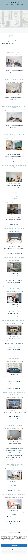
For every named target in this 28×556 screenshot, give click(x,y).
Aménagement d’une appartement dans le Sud (14, 393)
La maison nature (14, 358)
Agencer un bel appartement (14, 79)
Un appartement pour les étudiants (14, 228)
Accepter (14, 545)
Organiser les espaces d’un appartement (14, 464)
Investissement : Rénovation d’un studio (14, 135)
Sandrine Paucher (14, 2)
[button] (26, 532)
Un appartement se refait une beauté (14, 320)
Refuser (14, 549)
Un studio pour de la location (14, 425)
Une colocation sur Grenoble (14, 52)
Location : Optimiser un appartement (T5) (14, 166)
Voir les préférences (14, 552)
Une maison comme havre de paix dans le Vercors (14, 287)
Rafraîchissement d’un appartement (14, 494)
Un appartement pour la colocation (14, 257)
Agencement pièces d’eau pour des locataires (14, 197)
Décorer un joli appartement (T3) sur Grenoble (14, 106)
